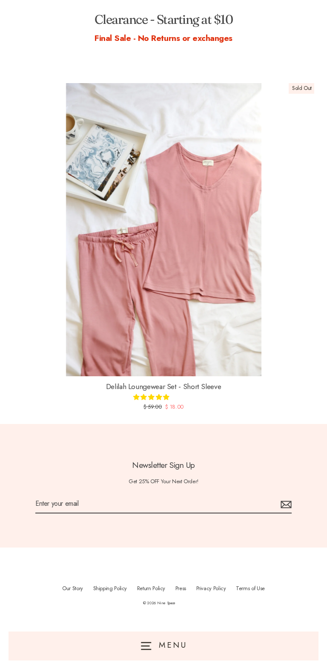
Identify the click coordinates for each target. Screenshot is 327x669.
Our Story (72, 588)
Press (180, 588)
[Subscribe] (285, 503)
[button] (152, 397)
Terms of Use (250, 588)
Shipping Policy (110, 588)
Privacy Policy (211, 588)
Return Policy (151, 588)
